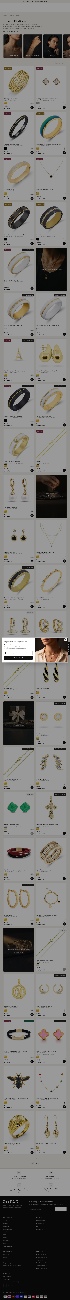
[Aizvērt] (65, 639)
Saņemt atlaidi (18, 657)
